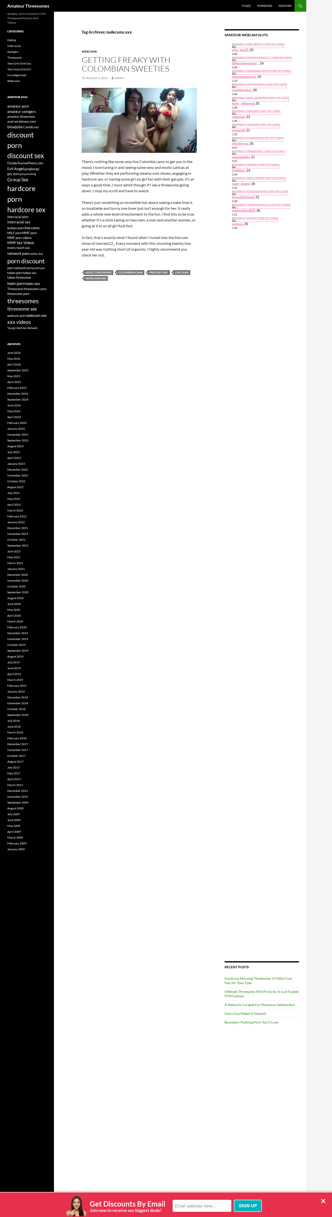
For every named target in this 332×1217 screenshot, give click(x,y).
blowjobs (15, 126)
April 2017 (14, 779)
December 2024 (17, 393)
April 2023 (14, 458)
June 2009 (14, 820)
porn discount (26, 261)
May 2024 (13, 411)
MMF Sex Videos (20, 243)
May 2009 (13, 826)
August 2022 (15, 487)
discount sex (25, 155)
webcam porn (16, 316)
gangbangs (31, 169)
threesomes (23, 300)
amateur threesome (21, 117)
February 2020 (16, 627)
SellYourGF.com (35, 268)
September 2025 (17, 370)
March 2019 (15, 680)
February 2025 (16, 388)
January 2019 (16, 691)
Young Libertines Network (22, 327)
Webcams (89, 51)
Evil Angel (15, 168)
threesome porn (18, 294)
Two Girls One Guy (19, 63)
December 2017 (17, 744)
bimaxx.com (27, 121)
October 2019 (16, 645)
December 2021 (17, 528)
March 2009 (15, 837)
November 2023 (17, 434)
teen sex (33, 283)
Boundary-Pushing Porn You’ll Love (251, 1022)
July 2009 (13, 814)
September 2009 (17, 802)
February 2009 (16, 843)
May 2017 (13, 773)
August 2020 (15, 598)
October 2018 (16, 709)
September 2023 (17, 440)
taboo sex (29, 273)
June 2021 (14, 551)
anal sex (13, 121)
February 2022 (16, 516)
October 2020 (16, 586)
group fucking (28, 173)
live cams (182, 272)
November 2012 (17, 796)
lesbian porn (15, 228)
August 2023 (15, 446)
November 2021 (17, 534)
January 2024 (16, 428)
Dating (11, 40)
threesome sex (22, 308)
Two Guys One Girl (19, 69)
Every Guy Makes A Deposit (245, 1013)
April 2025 (14, 382)
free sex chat (158, 272)
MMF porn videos (19, 238)
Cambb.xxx (31, 127)
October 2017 (16, 756)
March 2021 (15, 563)
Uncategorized (16, 75)
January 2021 (16, 569)
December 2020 (17, 574)
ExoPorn (285, 5)
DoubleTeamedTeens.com (25, 163)
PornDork (264, 5)
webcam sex (36, 315)
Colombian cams (130, 272)
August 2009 (15, 808)
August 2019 (15, 656)
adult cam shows (99, 272)
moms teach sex (18, 248)
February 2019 (16, 685)
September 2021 (17, 545)
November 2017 (17, 750)
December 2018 (17, 697)
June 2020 (14, 604)
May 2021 (13, 557)
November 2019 (17, 639)
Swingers (13, 52)
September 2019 (17, 650)
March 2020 (15, 621)
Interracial (14, 46)
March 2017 (15, 785)
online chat (36, 253)
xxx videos (19, 322)
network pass (18, 253)
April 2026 (14, 364)
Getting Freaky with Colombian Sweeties (126, 64)
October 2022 (16, 481)
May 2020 (13, 610)
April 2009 (14, 831)
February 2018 (16, 738)
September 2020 (17, 592)
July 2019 (13, 662)
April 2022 (14, 504)
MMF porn (29, 233)
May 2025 (13, 376)
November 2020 (17, 580)
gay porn (13, 174)
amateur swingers (21, 112)
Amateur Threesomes (28, 6)
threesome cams (35, 289)
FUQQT (246, 5)
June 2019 (14, 668)
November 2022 (17, 475)
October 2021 (16, 539)
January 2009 (16, 849)
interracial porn (17, 217)
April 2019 (14, 674)
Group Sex (17, 179)
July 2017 (13, 767)
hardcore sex (26, 209)
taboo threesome (19, 277)
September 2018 (17, 715)
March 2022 (15, 510)
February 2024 (16, 423)
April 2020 (14, 615)
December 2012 (17, 791)
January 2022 (16, 522)
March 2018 (15, 732)
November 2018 (17, 703)
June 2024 (14, 405)
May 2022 (13, 499)
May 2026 (13, 358)
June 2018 (14, 726)
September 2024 (17, 399)
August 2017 (15, 761)
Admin (119, 78)
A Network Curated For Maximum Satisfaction (260, 1005)
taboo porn (14, 273)
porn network (16, 268)
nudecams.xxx (96, 278)
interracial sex (18, 222)
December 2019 (17, 633)
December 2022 (17, 469)
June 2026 (14, 353)
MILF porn (14, 233)
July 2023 (13, 452)
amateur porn (18, 106)
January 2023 (16, 464)
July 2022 (13, 493)
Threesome (14, 57)
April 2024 (14, 417)
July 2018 (13, 721)
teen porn (16, 283)
